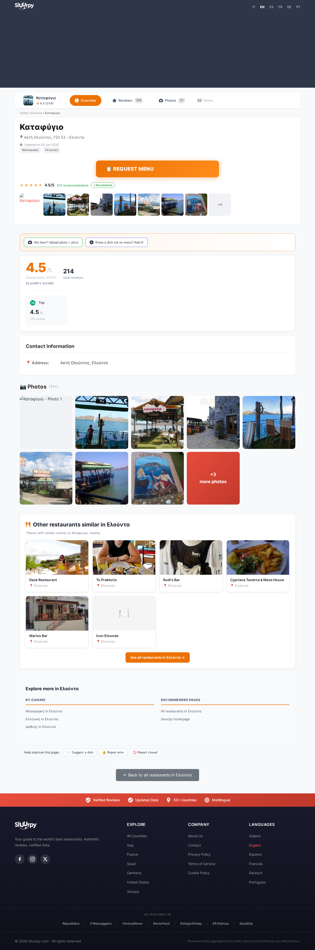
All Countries (137, 836)
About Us (195, 836)
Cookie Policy (199, 873)
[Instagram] (32, 859)
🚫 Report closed (145, 752)
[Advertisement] (157, 48)
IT (253, 7)
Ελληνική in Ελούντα (42, 719)
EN (262, 7)
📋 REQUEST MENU (130, 169)
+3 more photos (213, 478)
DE (289, 7)
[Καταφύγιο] (31, 205)
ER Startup (221, 923)
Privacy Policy (199, 854)
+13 (220, 204)
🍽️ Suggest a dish (80, 752)
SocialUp (246, 923)
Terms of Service (201, 864)
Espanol (255, 854)
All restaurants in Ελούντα (181, 711)
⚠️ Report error (113, 752)
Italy (130, 845)
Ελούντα (36, 113)
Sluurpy (133, 891)
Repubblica (71, 923)
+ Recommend (103, 185)
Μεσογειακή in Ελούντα (44, 711)
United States (138, 882)
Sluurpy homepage (175, 719)
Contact (194, 845)
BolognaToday (191, 923)
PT (298, 7)
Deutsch (255, 873)
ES (271, 7)
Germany (134, 873)
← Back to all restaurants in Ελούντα (157, 774)
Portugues (257, 882)
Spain (131, 864)
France (132, 854)
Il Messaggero (101, 923)
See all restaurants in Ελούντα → (157, 657)
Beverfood (161, 923)
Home (24, 113)
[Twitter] (45, 859)
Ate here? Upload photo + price (56, 242)
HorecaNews (132, 923)
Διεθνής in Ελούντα (41, 727)
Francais (256, 864)
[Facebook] (20, 859)
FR (280, 7)
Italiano (255, 836)
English (255, 845)
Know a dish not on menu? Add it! (119, 242)
